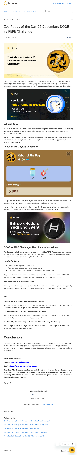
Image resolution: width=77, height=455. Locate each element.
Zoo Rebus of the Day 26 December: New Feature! (21, 428)
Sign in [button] (69, 3)
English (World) (66, 451)
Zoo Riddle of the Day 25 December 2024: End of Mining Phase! (26, 425)
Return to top (9, 411)
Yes (33, 394)
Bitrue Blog (16, 11)
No (44, 394)
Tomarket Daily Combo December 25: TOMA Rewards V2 (24, 436)
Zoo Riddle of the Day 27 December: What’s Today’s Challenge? (26, 432)
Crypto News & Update (29, 11)
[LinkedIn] (10, 383)
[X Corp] (8, 383)
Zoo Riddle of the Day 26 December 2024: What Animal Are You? (27, 421)
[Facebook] (5, 383)
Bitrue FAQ (7, 11)
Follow (69, 37)
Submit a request (58, 3)
